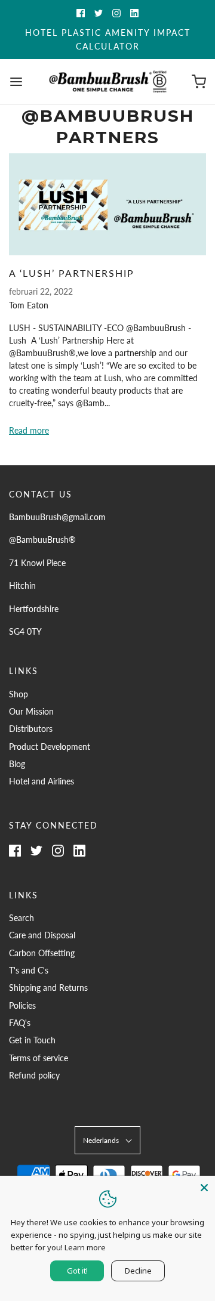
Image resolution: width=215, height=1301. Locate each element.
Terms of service (38, 1058)
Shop (18, 694)
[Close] (204, 1186)
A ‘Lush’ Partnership (71, 273)
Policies (22, 1005)
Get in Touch (32, 1040)
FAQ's (19, 1023)
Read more (29, 430)
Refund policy (34, 1075)
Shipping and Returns (48, 987)
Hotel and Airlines (41, 781)
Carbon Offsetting (42, 953)
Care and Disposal (42, 935)
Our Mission (31, 711)
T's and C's (28, 970)
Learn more (85, 1247)
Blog (17, 764)
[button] (107, 1140)
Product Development (49, 746)
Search (21, 918)
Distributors (31, 729)
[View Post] (107, 204)
